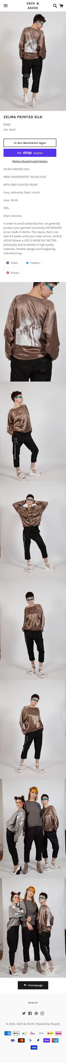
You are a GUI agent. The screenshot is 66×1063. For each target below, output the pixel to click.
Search (33, 1002)
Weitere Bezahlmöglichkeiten (30, 161)
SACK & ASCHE (33, 5)
